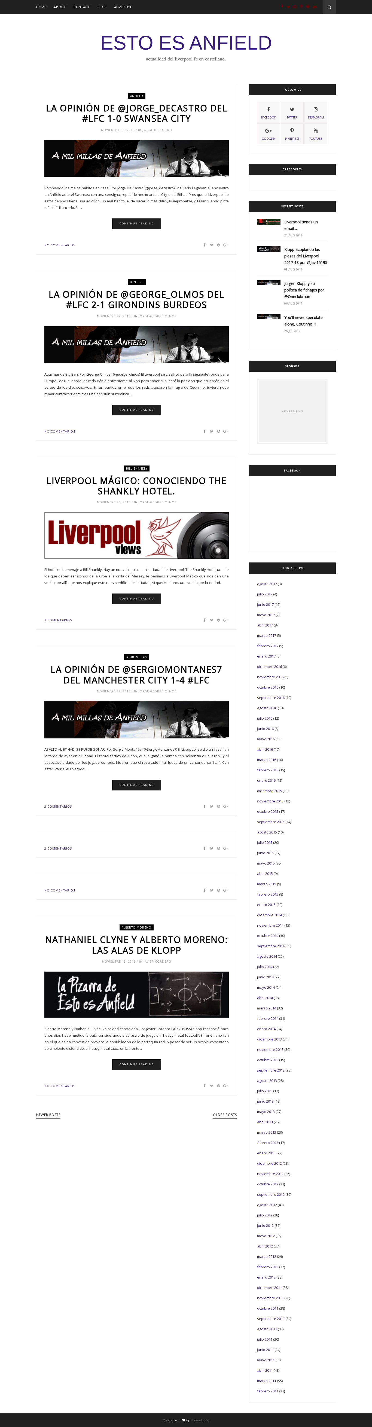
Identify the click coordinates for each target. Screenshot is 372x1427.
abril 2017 (265, 625)
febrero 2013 (267, 1142)
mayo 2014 (266, 987)
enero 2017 (266, 656)
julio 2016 (264, 718)
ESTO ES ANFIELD (186, 43)
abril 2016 (265, 749)
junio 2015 (265, 852)
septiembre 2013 (271, 1070)
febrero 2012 (267, 1266)
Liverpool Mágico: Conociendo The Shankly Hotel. (137, 486)
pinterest (292, 139)
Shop (101, 7)
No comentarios (59, 245)
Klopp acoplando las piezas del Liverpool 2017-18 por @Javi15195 (305, 256)
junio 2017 (265, 604)
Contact (82, 7)
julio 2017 (264, 594)
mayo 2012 (266, 1235)
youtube (315, 139)
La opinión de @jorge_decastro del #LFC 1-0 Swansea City (136, 113)
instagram (316, 117)
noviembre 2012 (270, 1173)
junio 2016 (265, 728)
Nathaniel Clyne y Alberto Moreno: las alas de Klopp (136, 945)
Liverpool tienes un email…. (301, 225)
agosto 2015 (267, 832)
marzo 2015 (266, 883)
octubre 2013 (267, 1059)
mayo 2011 (266, 1360)
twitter (292, 117)
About (60, 7)
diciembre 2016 (269, 666)
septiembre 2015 (271, 821)
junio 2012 (265, 1225)
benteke (137, 282)
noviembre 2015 (270, 801)
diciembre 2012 (269, 1163)
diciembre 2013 (269, 1039)
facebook (268, 117)
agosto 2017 (267, 583)
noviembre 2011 (270, 1297)
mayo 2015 (266, 863)
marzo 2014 (266, 1008)
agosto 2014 (267, 956)
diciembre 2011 (269, 1287)
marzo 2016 (266, 759)
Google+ (268, 139)
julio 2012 (264, 1215)
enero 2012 (266, 1277)
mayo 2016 (266, 739)
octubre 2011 (267, 1308)
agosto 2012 (267, 1204)
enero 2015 (266, 904)
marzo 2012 (266, 1256)
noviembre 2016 (270, 676)
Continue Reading (137, 223)
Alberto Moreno (136, 927)
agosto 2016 (267, 707)
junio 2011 (265, 1349)
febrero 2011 (267, 1391)
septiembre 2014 (271, 946)
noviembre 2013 (270, 1049)
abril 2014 (265, 997)
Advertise (123, 7)
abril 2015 (265, 873)
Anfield (136, 96)
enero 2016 (266, 780)
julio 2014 (264, 966)
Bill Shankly (136, 468)
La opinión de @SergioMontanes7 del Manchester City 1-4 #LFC (136, 674)
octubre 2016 (267, 687)
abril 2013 (265, 1121)
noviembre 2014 (270, 925)
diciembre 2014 (269, 914)
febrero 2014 (267, 1018)
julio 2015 (264, 842)
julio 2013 (264, 1090)
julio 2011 (264, 1339)
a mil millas (136, 657)
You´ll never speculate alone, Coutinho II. (303, 321)
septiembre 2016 (271, 697)
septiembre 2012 (271, 1194)
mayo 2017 (266, 614)
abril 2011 (265, 1370)
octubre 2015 (267, 811)
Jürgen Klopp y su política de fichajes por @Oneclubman (304, 290)
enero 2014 (266, 1028)
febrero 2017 (267, 645)
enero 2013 (266, 1153)
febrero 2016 (267, 770)
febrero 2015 (267, 894)
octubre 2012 (267, 1184)
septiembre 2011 (271, 1318)
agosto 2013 (267, 1080)
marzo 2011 (266, 1380)
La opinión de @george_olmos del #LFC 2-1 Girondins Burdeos (136, 299)
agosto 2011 (267, 1328)
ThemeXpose (200, 1420)
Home (41, 7)
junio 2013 (265, 1101)
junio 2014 (265, 977)
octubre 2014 (267, 935)
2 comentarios (58, 806)
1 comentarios (58, 620)
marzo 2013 (266, 1132)
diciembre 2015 (269, 790)
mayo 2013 (266, 1111)
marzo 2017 (266, 635)
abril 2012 (265, 1246)
